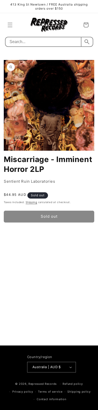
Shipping (31, 202)
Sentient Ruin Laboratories (29, 181)
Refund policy (73, 384)
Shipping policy (79, 391)
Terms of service (50, 391)
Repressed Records (42, 384)
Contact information (51, 399)
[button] (10, 24)
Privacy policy (22, 391)
